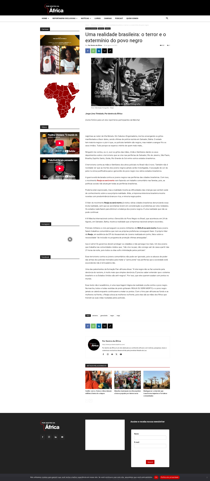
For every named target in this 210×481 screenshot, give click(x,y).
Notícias (85, 18)
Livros (98, 18)
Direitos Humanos (97, 25)
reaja (118, 315)
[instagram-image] (49, 238)
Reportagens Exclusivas (63, 18)
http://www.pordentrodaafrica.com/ (113, 344)
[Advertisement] (127, 128)
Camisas (108, 18)
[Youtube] (122, 354)
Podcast (119, 18)
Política (107, 28)
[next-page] (90, 400)
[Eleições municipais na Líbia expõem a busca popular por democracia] (127, 380)
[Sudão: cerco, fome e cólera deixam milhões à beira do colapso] (98, 380)
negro (112, 315)
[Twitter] (117, 354)
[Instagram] (109, 354)
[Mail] (113, 354)
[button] (167, 18)
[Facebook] (87, 50)
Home (44, 18)
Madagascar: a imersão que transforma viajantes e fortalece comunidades (155, 393)
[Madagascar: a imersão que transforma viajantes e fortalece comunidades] (156, 380)
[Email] (104, 50)
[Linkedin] (98, 50)
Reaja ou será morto (105, 180)
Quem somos (132, 18)
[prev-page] (86, 400)
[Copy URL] (110, 50)
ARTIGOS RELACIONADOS (96, 366)
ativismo (95, 315)
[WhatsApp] (93, 50)
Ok (156, 477)
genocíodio (104, 315)
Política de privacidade (170, 477)
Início (87, 25)
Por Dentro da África (95, 45)
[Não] (207, 477)
